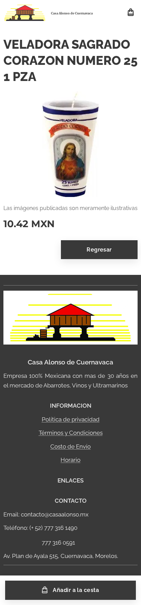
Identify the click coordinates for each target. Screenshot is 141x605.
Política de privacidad (71, 419)
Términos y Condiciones (71, 432)
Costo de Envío (70, 446)
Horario (70, 459)
